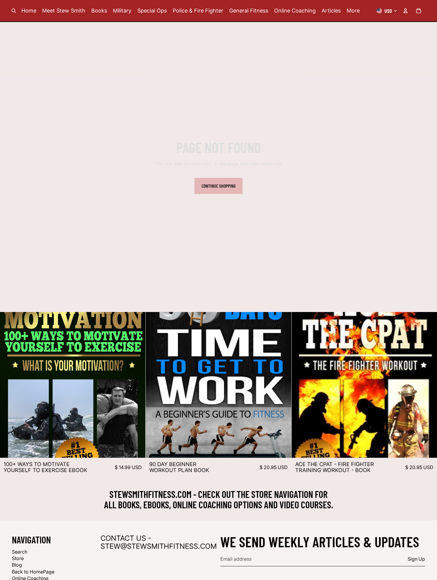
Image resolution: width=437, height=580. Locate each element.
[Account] (405, 10)
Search (19, 552)
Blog (17, 565)
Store (18, 558)
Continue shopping (218, 186)
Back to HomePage (33, 572)
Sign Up (416, 559)
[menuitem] (353, 10)
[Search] (13, 10)
